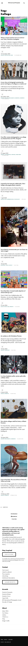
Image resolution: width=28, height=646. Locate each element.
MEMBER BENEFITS (10, 582)
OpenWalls (5, 598)
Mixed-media (18, 154)
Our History (5, 613)
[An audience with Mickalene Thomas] (14, 322)
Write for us (5, 617)
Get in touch (5, 570)
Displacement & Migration (10, 438)
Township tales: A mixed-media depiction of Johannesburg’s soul (13, 291)
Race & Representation (9, 199)
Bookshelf (3, 265)
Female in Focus (6, 596)
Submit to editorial (6, 572)
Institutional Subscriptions (8, 578)
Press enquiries (6, 574)
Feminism (13, 154)
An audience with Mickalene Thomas (11, 336)
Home (11, 55)
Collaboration (7, 154)
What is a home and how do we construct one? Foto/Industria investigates (12, 38)
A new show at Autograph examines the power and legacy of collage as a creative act (13, 83)
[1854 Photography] (14, 3)
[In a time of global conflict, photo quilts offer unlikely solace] (14, 364)
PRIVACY (5, 639)
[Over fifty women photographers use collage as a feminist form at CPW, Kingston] (14, 119)
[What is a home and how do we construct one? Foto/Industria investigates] (14, 26)
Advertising (5, 576)
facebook (14, 516)
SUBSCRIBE (10, 639)
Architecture (7, 55)
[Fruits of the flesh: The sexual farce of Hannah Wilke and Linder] (14, 460)
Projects (11, 306)
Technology (17, 199)
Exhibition (6, 393)
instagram (14, 514)
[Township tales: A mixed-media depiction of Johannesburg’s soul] (14, 279)
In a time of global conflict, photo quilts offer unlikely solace (13, 376)
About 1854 (5, 611)
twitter (15, 519)
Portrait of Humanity (7, 592)
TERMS (2, 639)
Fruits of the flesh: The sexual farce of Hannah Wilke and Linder (13, 480)
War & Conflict (9, 265)
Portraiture (6, 350)
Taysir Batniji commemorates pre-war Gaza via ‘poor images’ (14, 250)
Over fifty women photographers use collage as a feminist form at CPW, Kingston (13, 137)
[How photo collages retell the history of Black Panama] (14, 409)
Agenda (2, 55)
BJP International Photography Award (11, 600)
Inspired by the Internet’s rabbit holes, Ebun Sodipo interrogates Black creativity (13, 184)
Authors (4, 615)
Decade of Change (7, 602)
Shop (3, 619)
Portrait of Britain (6, 594)
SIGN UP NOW (9, 554)
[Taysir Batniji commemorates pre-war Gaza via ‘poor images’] (14, 227)
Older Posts (5, 507)
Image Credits (5, 621)
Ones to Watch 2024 (5, 306)
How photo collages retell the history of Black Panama (13, 422)
